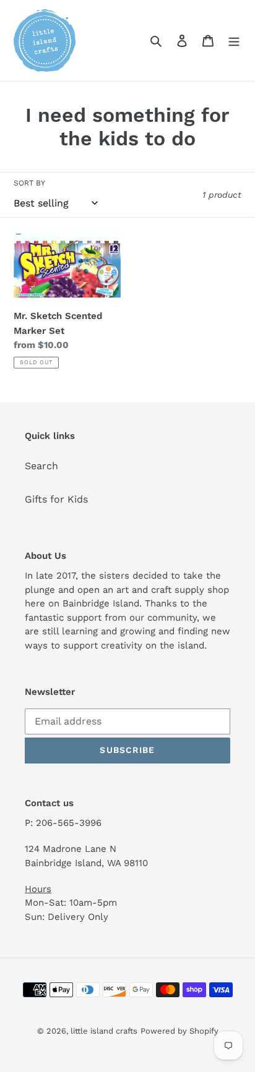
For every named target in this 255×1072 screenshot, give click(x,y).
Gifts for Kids (56, 499)
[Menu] (234, 40)
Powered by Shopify (179, 1031)
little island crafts (104, 1031)
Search (41, 466)
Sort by (29, 183)
